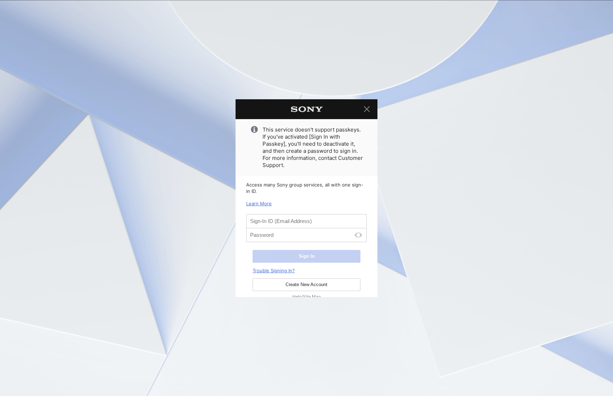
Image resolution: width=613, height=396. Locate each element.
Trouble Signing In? (274, 270)
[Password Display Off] (358, 235)
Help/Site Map (306, 296)
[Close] (367, 109)
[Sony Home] (306, 109)
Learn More (259, 203)
